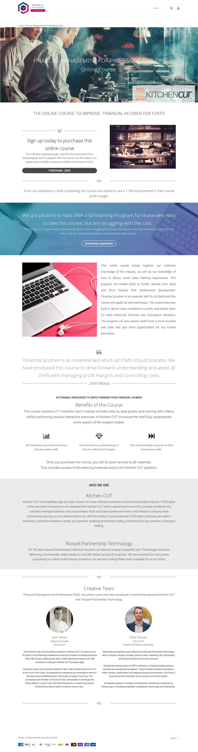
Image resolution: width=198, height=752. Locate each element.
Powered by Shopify (49, 738)
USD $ (173, 738)
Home (155, 8)
